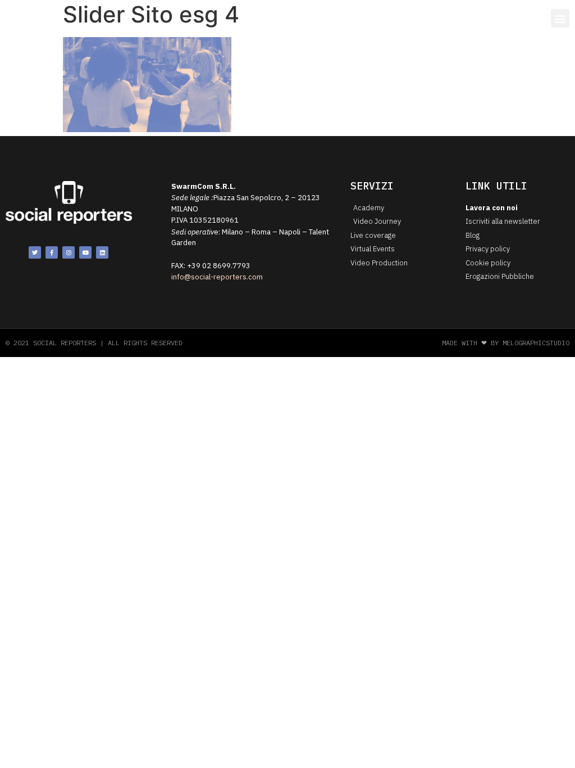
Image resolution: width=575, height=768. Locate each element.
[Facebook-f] (51, 252)
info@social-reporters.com (217, 277)
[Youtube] (85, 252)
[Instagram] (68, 252)
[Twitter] (35, 252)
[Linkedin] (102, 252)
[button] (560, 18)
